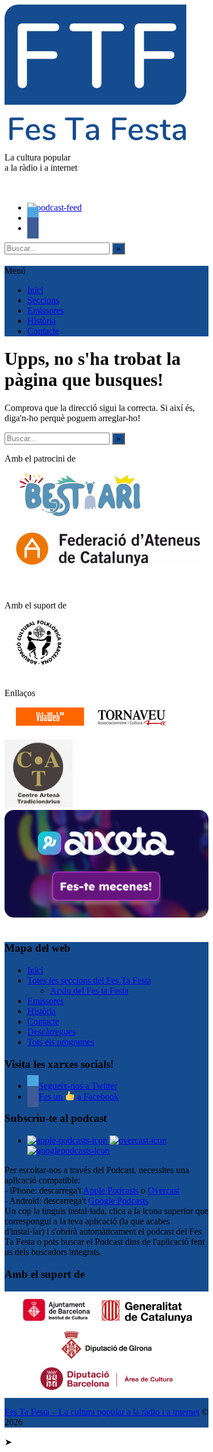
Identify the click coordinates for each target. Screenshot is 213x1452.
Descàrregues (51, 1031)
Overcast (163, 1190)
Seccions (43, 300)
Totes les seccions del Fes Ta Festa (89, 980)
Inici (35, 290)
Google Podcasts (118, 1201)
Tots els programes (60, 1042)
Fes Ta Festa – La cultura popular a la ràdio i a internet (102, 1412)
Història (41, 321)
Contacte (43, 331)
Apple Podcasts (111, 1190)
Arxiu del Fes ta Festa (89, 991)
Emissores (45, 310)
